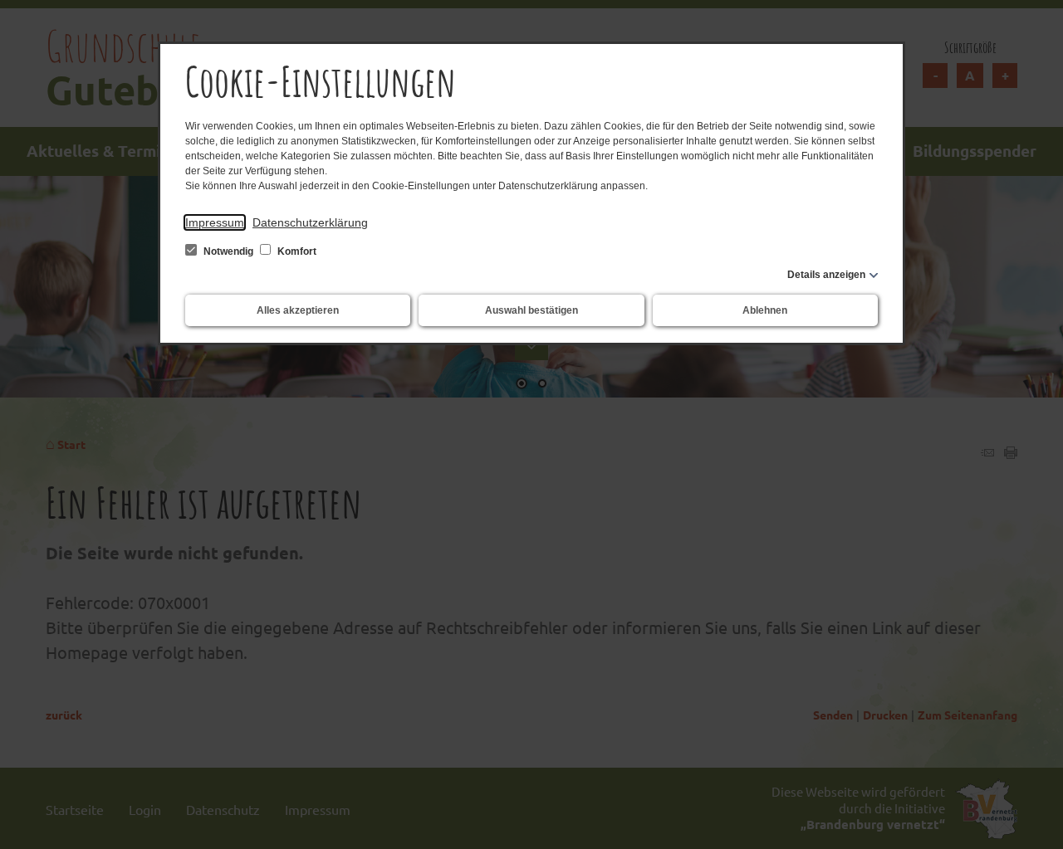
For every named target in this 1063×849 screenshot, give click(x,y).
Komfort (295, 251)
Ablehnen (764, 310)
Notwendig (228, 251)
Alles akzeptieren (298, 310)
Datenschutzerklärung (310, 222)
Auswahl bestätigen (531, 310)
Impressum (214, 222)
